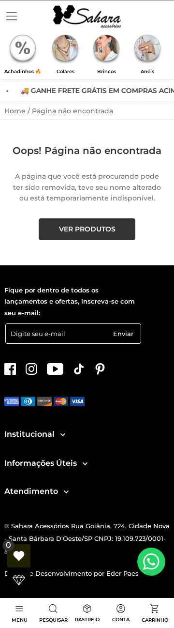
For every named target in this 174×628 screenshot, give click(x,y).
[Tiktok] (79, 369)
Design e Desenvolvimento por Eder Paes (71, 573)
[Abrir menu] (11, 16)
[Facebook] (10, 369)
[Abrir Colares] (65, 49)
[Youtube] (55, 369)
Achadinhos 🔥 (22, 72)
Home (16, 111)
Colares (65, 72)
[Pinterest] (100, 369)
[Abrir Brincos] (106, 49)
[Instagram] (31, 369)
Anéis (147, 72)
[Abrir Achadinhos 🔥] (23, 49)
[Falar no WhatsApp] (151, 562)
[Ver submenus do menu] (62, 434)
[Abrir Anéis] (147, 49)
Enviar (123, 333)
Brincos (106, 72)
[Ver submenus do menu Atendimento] (65, 492)
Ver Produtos (87, 229)
